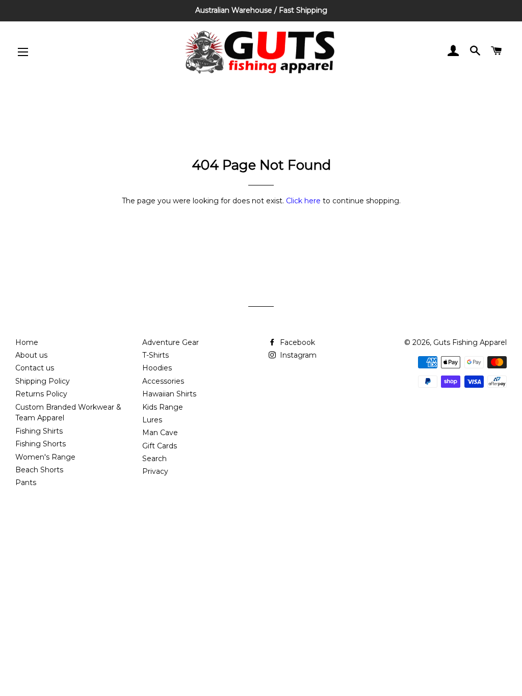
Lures (152, 419)
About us (31, 355)
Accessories (163, 381)
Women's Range (45, 457)
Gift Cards (159, 445)
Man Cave (160, 432)
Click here (303, 200)
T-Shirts (155, 355)
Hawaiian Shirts (169, 393)
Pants (25, 482)
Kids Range (162, 407)
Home (26, 342)
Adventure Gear (170, 342)
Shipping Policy (42, 381)
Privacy (155, 471)
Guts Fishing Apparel (470, 342)
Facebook (296, 342)
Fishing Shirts (39, 431)
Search (154, 458)
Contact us (34, 367)
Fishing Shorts (40, 443)
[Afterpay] (497, 385)
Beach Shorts (39, 469)
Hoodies (157, 367)
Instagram (297, 355)
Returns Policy (41, 393)
